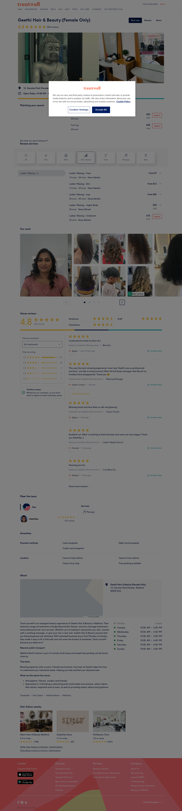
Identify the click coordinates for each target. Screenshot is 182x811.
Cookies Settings (78, 110)
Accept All (101, 110)
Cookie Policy (123, 101)
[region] (92, 98)
